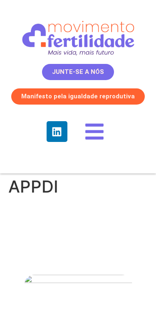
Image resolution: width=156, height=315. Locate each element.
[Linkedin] (57, 131)
